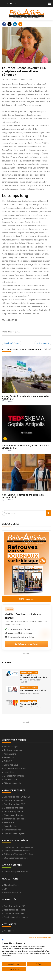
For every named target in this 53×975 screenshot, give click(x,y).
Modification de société (14, 909)
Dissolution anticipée (13, 807)
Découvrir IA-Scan (28, 644)
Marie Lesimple (11, 79)
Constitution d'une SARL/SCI (17, 796)
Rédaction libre (11, 826)
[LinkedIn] (11, 3)
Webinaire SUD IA (28, 704)
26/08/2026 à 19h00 (30, 672)
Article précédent (11, 343)
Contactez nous (11, 765)
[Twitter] (4, 3)
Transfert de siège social (15, 818)
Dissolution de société (14, 913)
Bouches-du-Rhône (12, 892)
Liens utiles (9, 772)
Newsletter (9, 757)
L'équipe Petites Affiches (15, 768)
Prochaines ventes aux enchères (18, 847)
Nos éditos (9, 930)
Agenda (7, 662)
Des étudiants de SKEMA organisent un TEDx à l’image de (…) (25, 446)
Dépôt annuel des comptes (16, 917)
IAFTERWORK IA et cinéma (33, 690)
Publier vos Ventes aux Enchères (18, 854)
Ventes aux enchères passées (17, 850)
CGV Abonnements (12, 783)
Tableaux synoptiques (13, 750)
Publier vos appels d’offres (16, 871)
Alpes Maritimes (11, 885)
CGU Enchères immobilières (16, 858)
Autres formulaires (12, 829)
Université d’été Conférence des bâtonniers (33, 676)
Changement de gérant (14, 815)
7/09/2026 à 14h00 (29, 701)
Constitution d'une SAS (14, 800)
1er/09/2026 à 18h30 (30, 687)
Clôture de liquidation (13, 811)
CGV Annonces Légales (14, 833)
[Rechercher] (48, 513)
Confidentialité (10, 779)
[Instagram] (14, 3)
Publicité (8, 761)
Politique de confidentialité (40, 937)
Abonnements (10, 754)
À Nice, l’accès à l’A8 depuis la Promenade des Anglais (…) (25, 397)
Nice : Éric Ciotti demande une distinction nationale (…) (23, 496)
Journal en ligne (11, 746)
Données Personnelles (14, 775)
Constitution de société (14, 906)
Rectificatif (9, 822)
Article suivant (43, 343)
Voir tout (47, 349)
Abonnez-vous (28, 599)
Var (5, 888)
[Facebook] (8, 3)
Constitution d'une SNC (14, 804)
